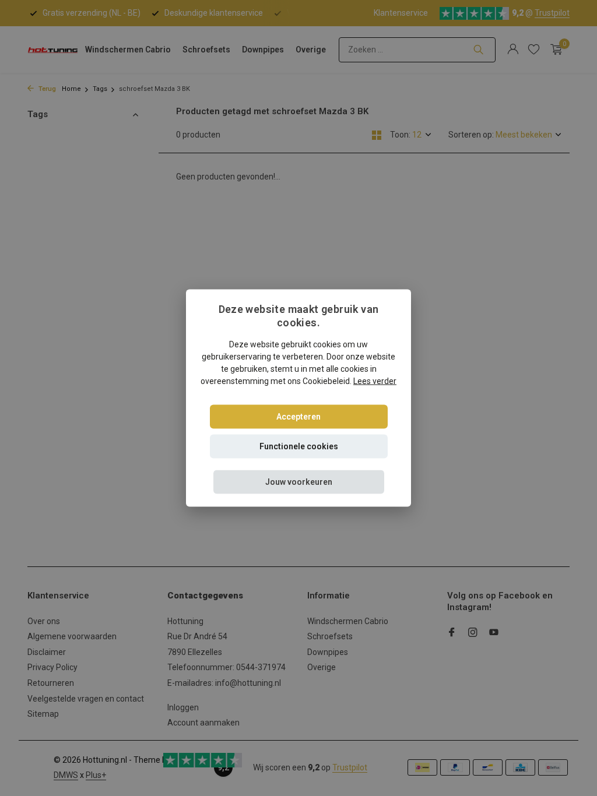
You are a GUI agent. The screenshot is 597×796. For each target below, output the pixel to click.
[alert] (298, 398)
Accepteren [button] (298, 416)
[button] (298, 482)
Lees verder (374, 380)
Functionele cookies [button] (298, 445)
